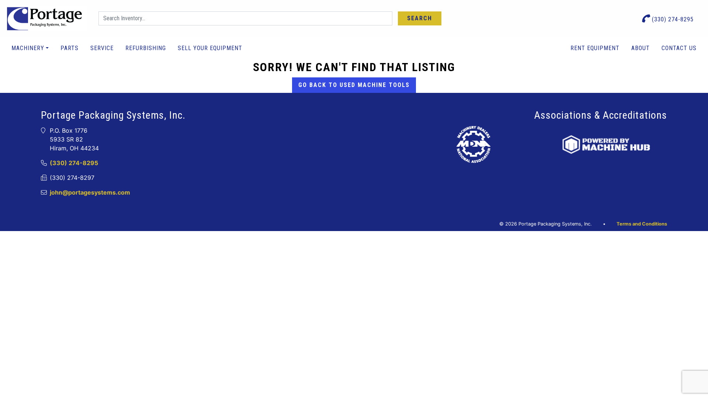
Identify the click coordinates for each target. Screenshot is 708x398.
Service (102, 48)
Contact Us (679, 48)
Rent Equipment (595, 48)
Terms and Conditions (642, 224)
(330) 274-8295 (672, 19)
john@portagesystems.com (90, 192)
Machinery (27, 48)
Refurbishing (145, 48)
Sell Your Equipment (210, 48)
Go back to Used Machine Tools (354, 84)
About (640, 48)
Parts (69, 48)
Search (419, 18)
